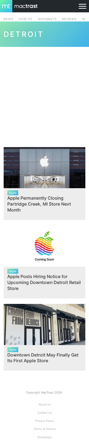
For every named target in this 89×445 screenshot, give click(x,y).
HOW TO (25, 19)
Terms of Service (45, 429)
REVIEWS (69, 19)
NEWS (8, 19)
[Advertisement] (44, 94)
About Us (45, 404)
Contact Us (44, 412)
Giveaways (44, 437)
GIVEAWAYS (47, 19)
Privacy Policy (44, 421)
